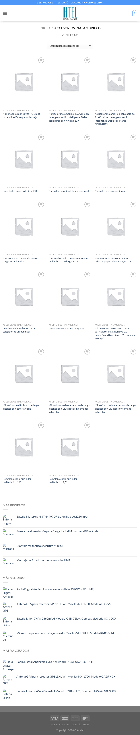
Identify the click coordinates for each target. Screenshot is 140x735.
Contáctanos (80, 724)
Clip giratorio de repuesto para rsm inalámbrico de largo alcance (68, 259)
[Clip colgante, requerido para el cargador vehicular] (24, 226)
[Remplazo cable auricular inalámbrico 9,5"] (70, 447)
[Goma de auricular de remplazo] (70, 296)
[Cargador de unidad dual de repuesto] (70, 159)
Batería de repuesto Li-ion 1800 (20, 191)
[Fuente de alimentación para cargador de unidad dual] (24, 296)
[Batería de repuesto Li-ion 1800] (24, 159)
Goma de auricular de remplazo (66, 328)
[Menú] (5, 13)
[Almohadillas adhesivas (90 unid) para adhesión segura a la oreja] (24, 82)
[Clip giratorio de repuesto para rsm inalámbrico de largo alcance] (70, 226)
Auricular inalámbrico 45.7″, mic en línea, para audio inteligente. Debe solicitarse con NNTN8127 (69, 117)
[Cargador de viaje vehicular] (116, 159)
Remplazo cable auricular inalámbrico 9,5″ (63, 480)
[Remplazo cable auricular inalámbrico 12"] (24, 447)
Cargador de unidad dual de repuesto (69, 191)
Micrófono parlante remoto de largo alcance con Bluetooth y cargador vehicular (115, 408)
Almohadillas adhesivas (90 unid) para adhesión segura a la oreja (21, 115)
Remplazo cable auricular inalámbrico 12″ (17, 480)
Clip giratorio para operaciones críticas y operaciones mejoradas (113, 259)
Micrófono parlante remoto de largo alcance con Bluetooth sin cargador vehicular (69, 408)
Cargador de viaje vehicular (110, 191)
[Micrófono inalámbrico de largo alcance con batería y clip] (24, 373)
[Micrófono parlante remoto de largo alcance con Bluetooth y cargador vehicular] (116, 373)
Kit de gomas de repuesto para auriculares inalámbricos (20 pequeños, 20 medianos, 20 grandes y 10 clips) (116, 333)
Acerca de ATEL (60, 724)
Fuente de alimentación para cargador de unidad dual (19, 330)
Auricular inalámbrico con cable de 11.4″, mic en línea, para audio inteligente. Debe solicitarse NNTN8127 (115, 118)
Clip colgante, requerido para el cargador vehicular (20, 259)
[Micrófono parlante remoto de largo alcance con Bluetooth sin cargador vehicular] (70, 373)
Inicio (44, 28)
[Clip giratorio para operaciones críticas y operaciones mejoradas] (116, 226)
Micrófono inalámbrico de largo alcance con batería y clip (21, 407)
